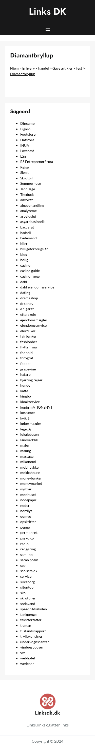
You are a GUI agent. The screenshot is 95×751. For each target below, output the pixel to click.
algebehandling (32, 205)
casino (25, 265)
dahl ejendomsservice (37, 287)
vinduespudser (31, 647)
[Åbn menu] (48, 30)
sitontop (26, 587)
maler (24, 445)
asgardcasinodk (32, 221)
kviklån (25, 418)
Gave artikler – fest (67, 68)
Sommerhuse (30, 183)
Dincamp (27, 123)
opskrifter (28, 521)
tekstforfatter (31, 620)
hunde (25, 385)
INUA (24, 145)
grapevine (28, 369)
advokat (26, 200)
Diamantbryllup (22, 74)
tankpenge (28, 614)
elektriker (27, 331)
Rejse (24, 167)
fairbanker (28, 336)
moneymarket (31, 483)
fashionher (28, 342)
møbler (26, 489)
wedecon (27, 663)
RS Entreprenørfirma (36, 161)
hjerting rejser (31, 380)
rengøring (28, 549)
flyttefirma (28, 347)
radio (24, 543)
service (25, 576)
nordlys (26, 511)
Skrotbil (26, 178)
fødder (25, 363)
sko (23, 593)
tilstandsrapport (33, 631)
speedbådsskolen (33, 609)
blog (23, 254)
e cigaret (27, 309)
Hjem (14, 68)
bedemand (28, 238)
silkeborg (27, 582)
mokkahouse (30, 472)
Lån (23, 156)
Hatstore (27, 140)
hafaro (25, 374)
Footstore (27, 134)
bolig (24, 260)
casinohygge (30, 276)
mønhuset (28, 494)
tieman (25, 625)
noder (25, 505)
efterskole (28, 314)
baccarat (27, 227)
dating (25, 292)
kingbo (25, 396)
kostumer (27, 412)
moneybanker (31, 478)
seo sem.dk (28, 571)
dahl (23, 282)
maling (25, 451)
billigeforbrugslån (34, 249)
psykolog (27, 538)
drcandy (26, 303)
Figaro (25, 129)
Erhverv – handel (36, 68)
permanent (28, 532)
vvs (22, 653)
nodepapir (28, 500)
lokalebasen (29, 434)
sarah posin (29, 560)
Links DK (47, 11)
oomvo (25, 516)
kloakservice (30, 402)
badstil (25, 233)
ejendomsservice (33, 325)
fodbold (26, 352)
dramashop (29, 298)
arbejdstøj (28, 216)
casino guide (30, 270)
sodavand (27, 603)
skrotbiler (28, 598)
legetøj (25, 429)
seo (23, 565)
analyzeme (28, 210)
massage (26, 456)
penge (25, 527)
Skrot (24, 172)
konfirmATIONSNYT (36, 407)
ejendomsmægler (33, 320)
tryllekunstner (31, 636)
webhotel (27, 658)
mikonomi (28, 462)
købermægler (30, 423)
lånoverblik (29, 440)
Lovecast (27, 151)
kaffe (24, 391)
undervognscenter (34, 642)
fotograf (26, 358)
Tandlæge (27, 189)
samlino (26, 554)
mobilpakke (29, 467)
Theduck (27, 194)
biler (24, 243)
